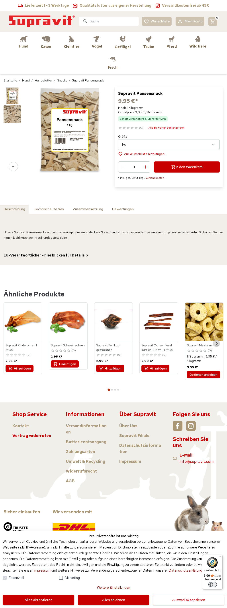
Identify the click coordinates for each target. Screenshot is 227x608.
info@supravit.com (197, 461)
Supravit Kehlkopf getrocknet (108, 347)
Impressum (42, 570)
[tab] (109, 389)
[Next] (13, 166)
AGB (70, 480)
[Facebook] (177, 426)
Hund (26, 80)
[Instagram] (191, 426)
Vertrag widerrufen (31, 435)
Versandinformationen (86, 429)
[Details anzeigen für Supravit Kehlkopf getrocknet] (113, 322)
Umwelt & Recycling (85, 461)
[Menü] (220, 557)
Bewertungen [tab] (123, 209)
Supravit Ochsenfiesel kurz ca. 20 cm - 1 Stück (157, 347)
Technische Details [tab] (49, 209)
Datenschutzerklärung (185, 570)
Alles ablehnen (113, 600)
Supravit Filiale (134, 435)
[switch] (212, 584)
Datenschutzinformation (140, 448)
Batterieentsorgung (86, 441)
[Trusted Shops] (16, 527)
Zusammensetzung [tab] (88, 209)
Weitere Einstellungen (113, 587)
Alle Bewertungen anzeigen (166, 127)
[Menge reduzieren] (122, 167)
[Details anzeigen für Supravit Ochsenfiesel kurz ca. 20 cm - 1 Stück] (159, 322)
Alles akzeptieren (38, 600)
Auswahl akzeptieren (188, 600)
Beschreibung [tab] (14, 209)
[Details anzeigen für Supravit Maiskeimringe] (204, 322)
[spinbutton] (134, 167)
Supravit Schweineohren (68, 345)
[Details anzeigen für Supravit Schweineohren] (68, 322)
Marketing (72, 577)
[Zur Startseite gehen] (42, 21)
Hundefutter (43, 80)
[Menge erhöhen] (145, 167)
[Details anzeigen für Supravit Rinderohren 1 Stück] (23, 322)
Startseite (10, 80)
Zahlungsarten (80, 451)
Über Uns (128, 425)
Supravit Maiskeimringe (203, 345)
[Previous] (13, 92)
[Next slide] (216, 343)
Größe (122, 137)
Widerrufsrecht (81, 471)
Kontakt (20, 425)
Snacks (62, 80)
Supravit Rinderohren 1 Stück (21, 347)
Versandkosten (155, 178)
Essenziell (16, 577)
